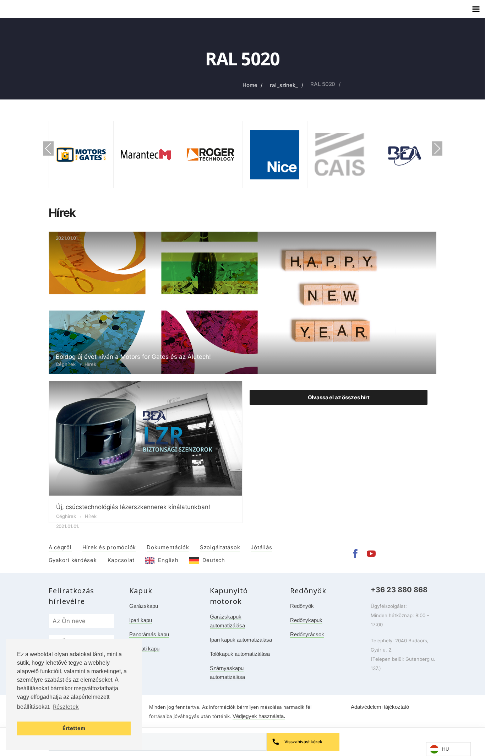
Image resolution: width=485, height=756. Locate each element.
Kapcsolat (121, 560)
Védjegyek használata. (259, 716)
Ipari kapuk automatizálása (241, 640)
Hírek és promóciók (109, 547)
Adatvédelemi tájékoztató (380, 707)
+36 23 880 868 (399, 589)
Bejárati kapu (144, 649)
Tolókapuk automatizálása (240, 654)
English (168, 560)
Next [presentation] (437, 149)
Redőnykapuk (306, 620)
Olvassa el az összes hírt (339, 397)
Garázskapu (143, 606)
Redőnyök (302, 606)
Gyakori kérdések (73, 560)
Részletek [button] (66, 706)
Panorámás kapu (149, 634)
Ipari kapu (140, 620)
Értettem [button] (73, 728)
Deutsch (213, 560)
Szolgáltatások (220, 547)
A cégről (60, 547)
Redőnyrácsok (307, 634)
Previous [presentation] (48, 149)
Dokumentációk (168, 547)
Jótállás (261, 547)
